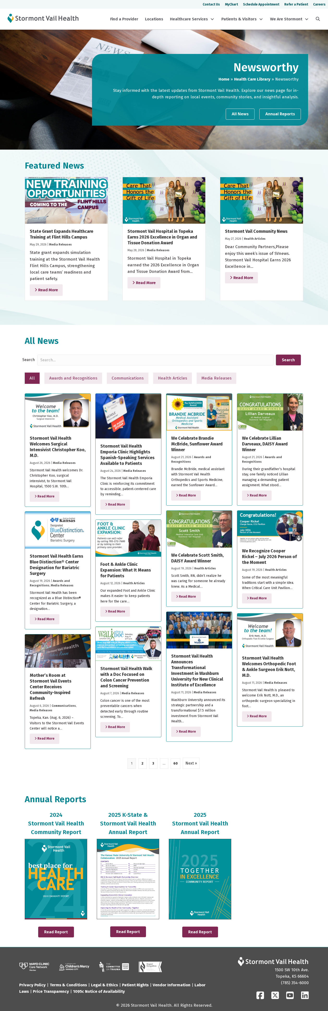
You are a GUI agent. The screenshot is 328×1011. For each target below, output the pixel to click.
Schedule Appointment (261, 4)
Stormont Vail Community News (256, 231)
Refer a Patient (296, 4)
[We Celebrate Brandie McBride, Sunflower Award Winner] (199, 412)
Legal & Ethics (104, 985)
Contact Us (211, 4)
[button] (212, 19)
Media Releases (60, 244)
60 (175, 763)
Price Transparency (51, 991)
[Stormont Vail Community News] (261, 200)
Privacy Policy (32, 985)
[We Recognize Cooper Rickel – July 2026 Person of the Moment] (270, 527)
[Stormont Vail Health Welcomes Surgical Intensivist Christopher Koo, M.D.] (58, 412)
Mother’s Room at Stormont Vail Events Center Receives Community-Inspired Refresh (50, 687)
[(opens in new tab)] (114, 966)
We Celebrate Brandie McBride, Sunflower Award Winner (197, 444)
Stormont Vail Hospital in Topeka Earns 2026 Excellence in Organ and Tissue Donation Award (162, 237)
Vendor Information (171, 985)
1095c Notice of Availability (99, 991)
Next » (191, 763)
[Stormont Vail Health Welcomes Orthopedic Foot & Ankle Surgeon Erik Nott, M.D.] (270, 632)
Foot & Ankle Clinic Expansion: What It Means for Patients (125, 570)
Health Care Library (252, 79)
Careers (319, 4)
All (32, 378)
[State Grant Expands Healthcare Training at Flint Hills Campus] (66, 200)
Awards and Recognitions (73, 378)
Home (224, 79)
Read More (47, 289)
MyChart (231, 4)
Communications (128, 378)
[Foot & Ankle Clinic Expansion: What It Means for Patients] (128, 538)
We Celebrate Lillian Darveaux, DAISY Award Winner (265, 444)
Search (28, 359)
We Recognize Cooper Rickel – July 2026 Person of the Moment (269, 556)
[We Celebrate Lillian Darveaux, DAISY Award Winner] (270, 412)
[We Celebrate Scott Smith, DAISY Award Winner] (199, 529)
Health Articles (255, 238)
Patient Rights (135, 985)
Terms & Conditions (68, 985)
